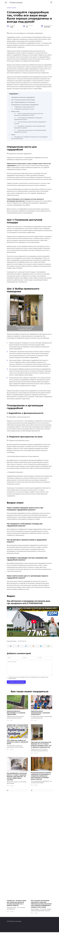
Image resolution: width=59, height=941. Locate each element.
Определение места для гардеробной (23, 97)
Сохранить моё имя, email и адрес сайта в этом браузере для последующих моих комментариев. (28, 678)
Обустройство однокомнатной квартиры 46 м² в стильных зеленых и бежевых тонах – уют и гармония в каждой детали (41, 744)
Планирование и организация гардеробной (24, 104)
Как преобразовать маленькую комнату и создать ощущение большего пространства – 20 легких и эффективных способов (17, 776)
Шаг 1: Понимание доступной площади (23, 100)
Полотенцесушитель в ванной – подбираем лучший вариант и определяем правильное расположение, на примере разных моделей (41, 776)
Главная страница (11, 7)
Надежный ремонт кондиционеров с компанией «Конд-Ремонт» (40, 712)
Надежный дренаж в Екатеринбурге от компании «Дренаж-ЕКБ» (16, 712)
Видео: (13, 134)
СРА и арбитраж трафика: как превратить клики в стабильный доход (17, 742)
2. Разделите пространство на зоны (24, 109)
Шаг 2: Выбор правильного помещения (23, 102)
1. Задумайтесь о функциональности (24, 107)
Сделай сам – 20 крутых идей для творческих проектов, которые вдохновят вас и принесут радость (16, 903)
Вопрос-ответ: (15, 111)
